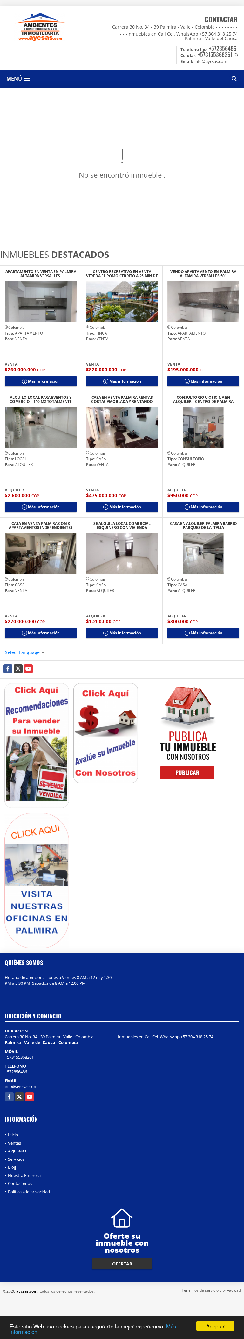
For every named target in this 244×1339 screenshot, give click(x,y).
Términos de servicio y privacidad (211, 1290)
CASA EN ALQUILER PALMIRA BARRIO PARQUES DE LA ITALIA (203, 525)
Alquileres (17, 1151)
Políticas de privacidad (29, 1192)
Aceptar (215, 1326)
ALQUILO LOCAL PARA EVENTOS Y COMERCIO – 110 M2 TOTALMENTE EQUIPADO (41, 399)
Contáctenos (20, 1183)
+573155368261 (215, 54)
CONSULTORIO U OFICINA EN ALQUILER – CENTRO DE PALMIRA (203, 399)
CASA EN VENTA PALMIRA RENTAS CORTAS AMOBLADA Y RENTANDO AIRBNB (122, 399)
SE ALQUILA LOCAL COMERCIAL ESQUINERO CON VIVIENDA (121, 525)
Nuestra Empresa (24, 1175)
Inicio (13, 1135)
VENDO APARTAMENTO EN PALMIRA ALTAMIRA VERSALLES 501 (203, 274)
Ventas (14, 1143)
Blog (12, 1167)
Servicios (16, 1159)
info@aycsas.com (21, 1086)
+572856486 (222, 48)
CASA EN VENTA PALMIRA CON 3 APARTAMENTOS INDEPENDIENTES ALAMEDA (40, 525)
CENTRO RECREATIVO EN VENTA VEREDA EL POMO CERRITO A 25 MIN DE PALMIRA (122, 274)
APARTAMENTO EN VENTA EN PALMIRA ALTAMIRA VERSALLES (40, 274)
